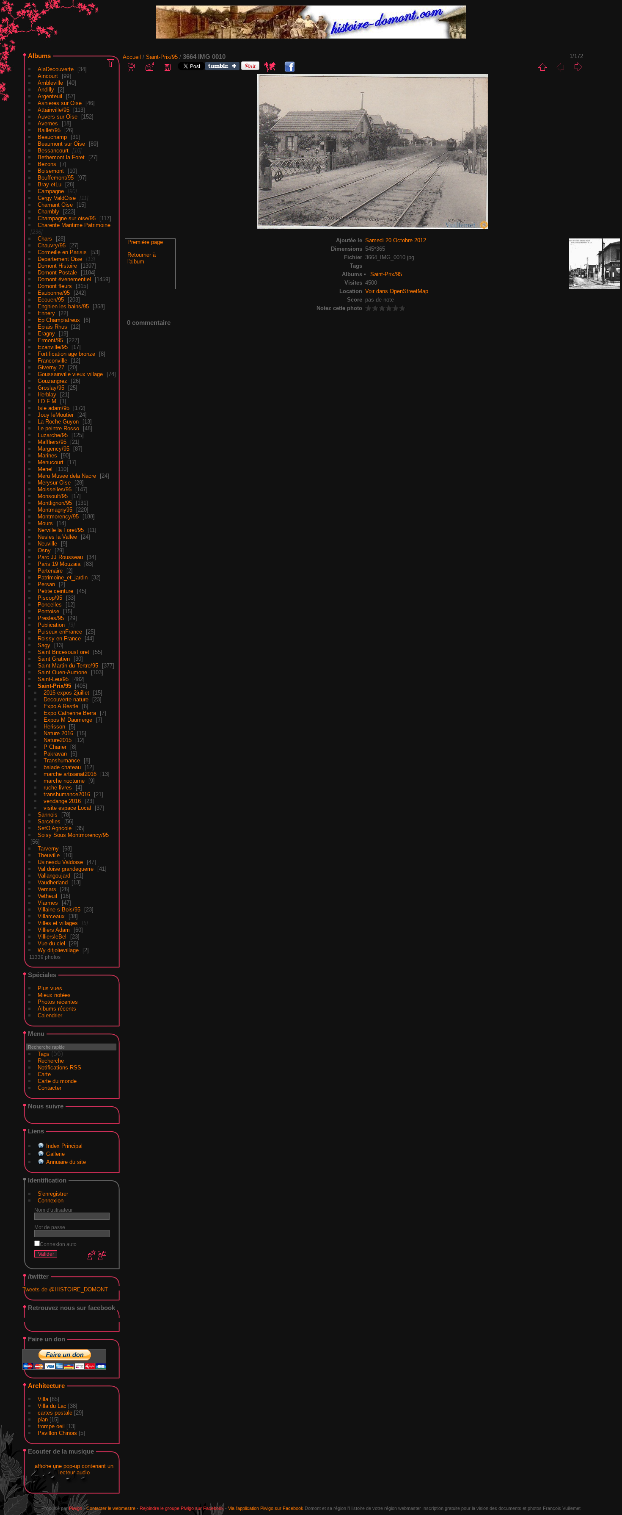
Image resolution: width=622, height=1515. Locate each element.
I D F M (48, 401)
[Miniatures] (542, 66)
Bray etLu (49, 184)
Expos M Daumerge (68, 720)
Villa (43, 1399)
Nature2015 (58, 740)
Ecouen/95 (51, 299)
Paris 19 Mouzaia (59, 564)
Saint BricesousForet (63, 652)
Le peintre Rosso (58, 428)
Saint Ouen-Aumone (62, 672)
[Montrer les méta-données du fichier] (149, 66)
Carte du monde (57, 1081)
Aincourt (48, 76)
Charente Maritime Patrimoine (74, 225)
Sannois (48, 815)
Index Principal (64, 1146)
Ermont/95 (50, 340)
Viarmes (48, 903)
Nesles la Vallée (57, 537)
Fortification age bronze (66, 354)
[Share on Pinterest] (250, 68)
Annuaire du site (66, 1162)
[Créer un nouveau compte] (90, 1255)
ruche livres (58, 787)
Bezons (47, 164)
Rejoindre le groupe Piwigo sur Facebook (182, 1508)
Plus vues (50, 988)
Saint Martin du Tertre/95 (68, 665)
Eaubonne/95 (54, 293)
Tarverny (48, 848)
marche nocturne (64, 781)
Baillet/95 (49, 130)
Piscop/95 (50, 598)
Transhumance (62, 760)
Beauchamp (52, 137)
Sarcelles (49, 821)
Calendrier (50, 1015)
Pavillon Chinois (57, 1433)
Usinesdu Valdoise (60, 862)
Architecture (46, 1385)
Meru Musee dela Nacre (67, 476)
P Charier (55, 747)
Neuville (47, 543)
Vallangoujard (54, 875)
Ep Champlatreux (59, 320)
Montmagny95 (55, 510)
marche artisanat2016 (70, 774)
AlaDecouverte (56, 69)
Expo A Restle (61, 706)
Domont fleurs (55, 286)
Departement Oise (60, 259)
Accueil (132, 57)
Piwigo (75, 1508)
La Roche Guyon (58, 421)
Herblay (47, 394)
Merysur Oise (54, 482)
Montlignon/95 (55, 503)
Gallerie (55, 1154)
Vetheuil (47, 896)
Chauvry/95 (52, 245)
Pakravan (55, 754)
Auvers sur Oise (57, 117)
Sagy (44, 645)
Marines (47, 455)
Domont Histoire (57, 266)
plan (43, 1419)
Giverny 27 (51, 367)
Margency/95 (53, 449)
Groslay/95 (51, 388)
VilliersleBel (52, 936)
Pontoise (48, 611)
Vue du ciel (51, 943)
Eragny (46, 333)
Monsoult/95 (53, 496)
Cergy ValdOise (57, 198)
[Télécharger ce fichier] (167, 66)
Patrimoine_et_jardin (63, 577)
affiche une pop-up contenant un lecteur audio (74, 1469)
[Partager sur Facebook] (289, 67)
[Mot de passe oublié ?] (101, 1255)
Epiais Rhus (52, 327)
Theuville (49, 855)
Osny (44, 550)
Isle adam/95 (53, 408)
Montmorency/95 (58, 516)
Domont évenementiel (64, 279)
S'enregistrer (53, 1194)
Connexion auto (58, 1244)
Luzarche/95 (53, 435)
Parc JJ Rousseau (60, 557)
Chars (45, 238)
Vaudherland (53, 882)
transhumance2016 (67, 794)
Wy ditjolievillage (58, 950)
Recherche (51, 1061)
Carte (44, 1074)
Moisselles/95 (55, 489)
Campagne (51, 191)
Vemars (47, 889)
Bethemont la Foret (61, 157)
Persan (46, 584)
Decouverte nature (66, 699)
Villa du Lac (52, 1406)
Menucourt (50, 462)
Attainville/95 (53, 110)
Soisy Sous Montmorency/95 (73, 835)
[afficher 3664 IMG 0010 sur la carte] (270, 66)
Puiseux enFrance (60, 632)
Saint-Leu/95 (53, 679)
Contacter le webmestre (110, 1508)
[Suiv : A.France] (578, 66)
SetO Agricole (55, 828)
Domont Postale (57, 272)
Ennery (46, 313)
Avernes (48, 123)
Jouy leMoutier (56, 415)
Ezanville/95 (53, 347)
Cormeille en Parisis (62, 252)
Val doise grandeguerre (66, 869)
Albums (39, 55)
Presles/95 (51, 618)
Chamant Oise (55, 205)
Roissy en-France (59, 638)
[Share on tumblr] (222, 68)
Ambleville (50, 83)
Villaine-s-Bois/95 (59, 909)
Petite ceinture (55, 591)
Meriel (45, 469)
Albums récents (57, 1008)
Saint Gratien (54, 659)
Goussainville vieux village (70, 374)
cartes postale (55, 1413)
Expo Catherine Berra (70, 713)
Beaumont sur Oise (61, 144)
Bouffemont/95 (56, 177)
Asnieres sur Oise (60, 103)
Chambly (48, 211)
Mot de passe (49, 1227)
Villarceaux (51, 916)
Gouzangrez (52, 381)
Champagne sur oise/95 (67, 218)
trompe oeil (51, 1426)
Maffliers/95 (52, 442)
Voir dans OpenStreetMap (396, 291)
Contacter (49, 1088)
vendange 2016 (62, 801)
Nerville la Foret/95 (61, 530)
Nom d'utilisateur (53, 1210)
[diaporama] (131, 66)
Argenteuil (50, 96)
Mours (45, 523)
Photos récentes (58, 1002)
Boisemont (51, 171)
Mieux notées (54, 995)
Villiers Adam (54, 930)
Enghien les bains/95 (63, 306)
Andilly (46, 89)
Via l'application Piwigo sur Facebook (265, 1508)
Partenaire (50, 571)
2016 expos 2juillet (66, 693)
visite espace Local (67, 808)
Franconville (52, 360)
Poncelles (50, 604)
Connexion (50, 1200)
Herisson (54, 726)
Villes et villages (58, 923)
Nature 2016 (58, 733)
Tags (44, 1054)
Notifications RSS (59, 1067)
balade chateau (62, 767)
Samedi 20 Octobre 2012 (395, 240)
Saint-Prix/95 (54, 686)
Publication (51, 625)
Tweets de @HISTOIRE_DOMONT (65, 1289)
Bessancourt (53, 150)
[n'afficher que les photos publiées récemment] (111, 62)
